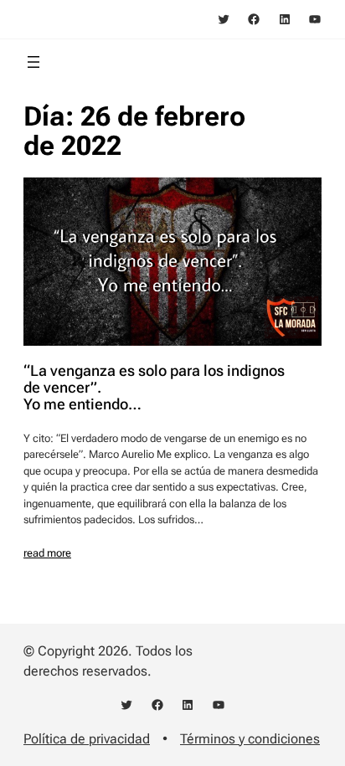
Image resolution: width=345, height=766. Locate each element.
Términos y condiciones (250, 739)
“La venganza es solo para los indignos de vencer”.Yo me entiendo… (154, 387)
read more (47, 553)
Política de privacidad (86, 739)
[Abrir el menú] (33, 62)
